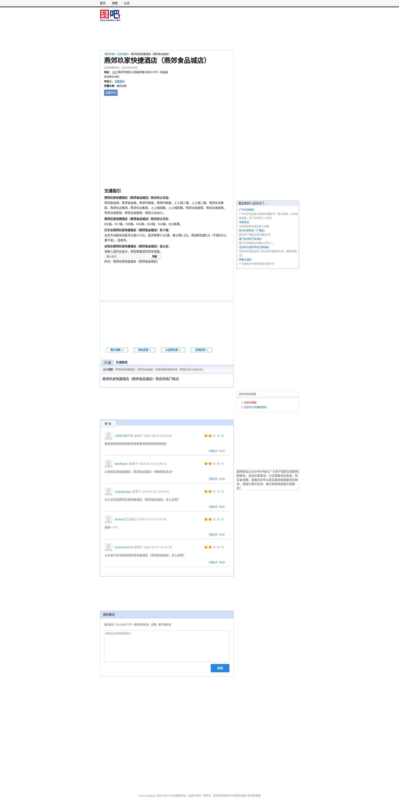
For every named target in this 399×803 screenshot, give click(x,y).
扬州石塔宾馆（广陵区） (252, 230)
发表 (220, 668)
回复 (211, 451)
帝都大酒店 (245, 259)
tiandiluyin (121, 463)
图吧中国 (110, 54)
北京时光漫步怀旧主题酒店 (254, 247)
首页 (103, 3)
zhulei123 (121, 519)
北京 (114, 72)
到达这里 (144, 350)
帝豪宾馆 (244, 222)
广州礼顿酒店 (246, 209)
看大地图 (117, 350)
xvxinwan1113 (124, 547)
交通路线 (121, 362)
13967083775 (124, 435)
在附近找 (201, 350)
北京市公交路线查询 (255, 407)
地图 (115, 3)
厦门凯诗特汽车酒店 (250, 239)
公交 (127, 3)
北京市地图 (250, 402)
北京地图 (122, 54)
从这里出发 (173, 350)
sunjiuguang (123, 491)
